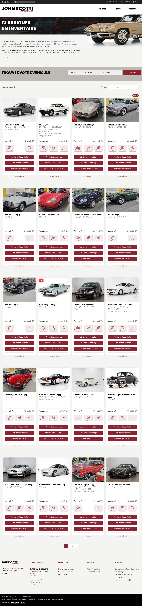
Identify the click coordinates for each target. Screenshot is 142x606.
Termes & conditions (6, 599)
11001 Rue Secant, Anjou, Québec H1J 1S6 (36, 582)
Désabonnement (32, 599)
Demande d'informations (19, 169)
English (137, 2)
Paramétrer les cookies (57, 599)
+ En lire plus (6, 57)
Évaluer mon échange (19, 163)
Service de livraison (93, 572)
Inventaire (102, 9)
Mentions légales (19, 176)
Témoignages (119, 572)
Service (117, 9)
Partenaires (119, 577)
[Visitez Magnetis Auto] (18, 602)
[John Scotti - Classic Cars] (17, 9)
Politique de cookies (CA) (123, 580)
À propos (132, 9)
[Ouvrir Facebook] (2, 2)
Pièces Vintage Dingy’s (94, 569)
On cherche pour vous (65, 572)
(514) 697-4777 (19, 568)
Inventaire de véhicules (66, 569)
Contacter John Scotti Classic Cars (127, 569)
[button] (4, 109)
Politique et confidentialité (19, 599)
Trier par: (104, 87)
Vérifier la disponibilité (19, 157)
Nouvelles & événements (123, 574)
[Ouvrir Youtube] (5, 2)
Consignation (62, 574)
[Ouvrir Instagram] (8, 2)
